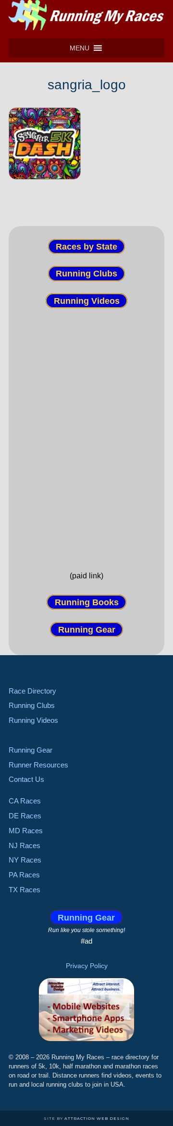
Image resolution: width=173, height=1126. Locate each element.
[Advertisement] (86, 431)
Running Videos (87, 300)
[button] (79, 48)
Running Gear (86, 629)
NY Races (25, 860)
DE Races (25, 816)
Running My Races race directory (86, 17)
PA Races (24, 875)
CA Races (25, 801)
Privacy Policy (87, 966)
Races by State (86, 247)
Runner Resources (38, 765)
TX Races (24, 890)
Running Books (87, 602)
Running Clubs (86, 273)
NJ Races (24, 845)
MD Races (26, 831)
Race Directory (32, 691)
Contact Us (26, 779)
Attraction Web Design (96, 1118)
